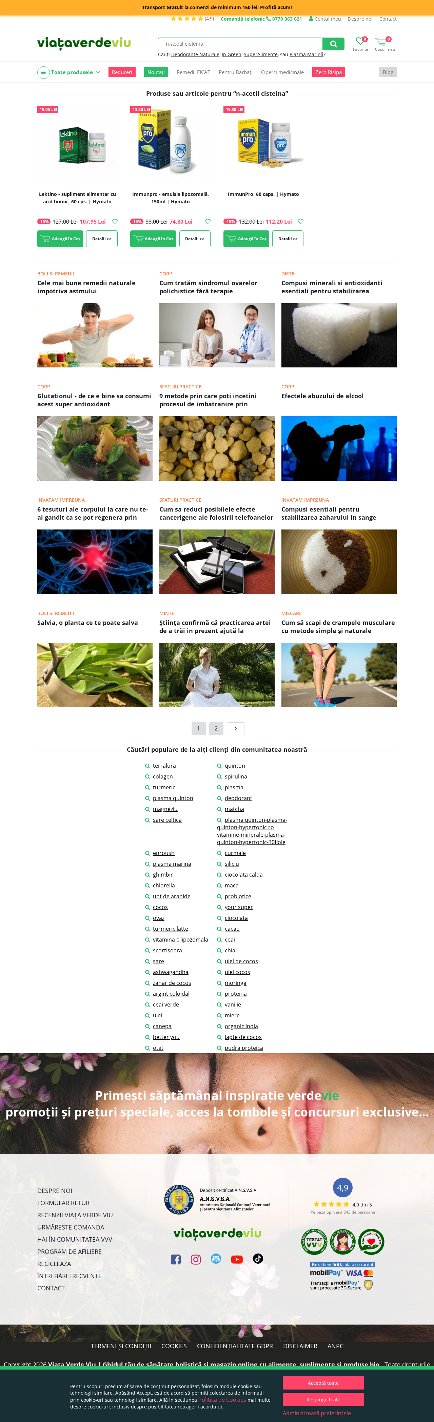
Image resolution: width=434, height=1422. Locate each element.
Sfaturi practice (180, 386)
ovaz (158, 918)
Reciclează (54, 1264)
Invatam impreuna (61, 500)
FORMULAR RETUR (63, 1203)
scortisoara (167, 950)
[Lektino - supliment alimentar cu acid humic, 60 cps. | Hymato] (77, 144)
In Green (231, 54)
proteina (236, 993)
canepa (162, 1026)
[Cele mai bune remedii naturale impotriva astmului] (95, 365)
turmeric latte (170, 928)
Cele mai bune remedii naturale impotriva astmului (86, 287)
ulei (157, 1015)
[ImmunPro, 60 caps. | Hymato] (263, 144)
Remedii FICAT (193, 72)
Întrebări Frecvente (69, 1276)
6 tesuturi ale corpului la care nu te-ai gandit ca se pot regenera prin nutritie (92, 514)
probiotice (238, 896)
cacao (232, 928)
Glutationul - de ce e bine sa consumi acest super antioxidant (94, 400)
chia (230, 950)
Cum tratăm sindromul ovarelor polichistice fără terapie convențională (208, 287)
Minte (166, 613)
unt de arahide (172, 896)
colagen (163, 776)
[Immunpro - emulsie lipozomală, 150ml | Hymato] (170, 144)
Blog (388, 72)
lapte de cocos (243, 1037)
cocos (160, 907)
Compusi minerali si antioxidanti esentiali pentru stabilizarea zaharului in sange (331, 287)
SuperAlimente (261, 54)
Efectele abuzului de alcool (322, 396)
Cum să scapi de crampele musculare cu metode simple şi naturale (338, 626)
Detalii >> (102, 239)
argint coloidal (171, 993)
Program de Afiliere (69, 1251)
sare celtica (167, 819)
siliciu (232, 863)
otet (158, 1048)
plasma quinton (173, 798)
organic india (241, 1026)
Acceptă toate (323, 1383)
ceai (230, 939)
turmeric (164, 787)
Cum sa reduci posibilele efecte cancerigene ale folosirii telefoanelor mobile (216, 514)
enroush (164, 853)
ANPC (335, 1346)
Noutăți (156, 72)
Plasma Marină (306, 54)
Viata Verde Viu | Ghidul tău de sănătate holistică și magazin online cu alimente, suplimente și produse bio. (214, 1364)
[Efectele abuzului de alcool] (339, 478)
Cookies (174, 1346)
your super (239, 907)
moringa (235, 983)
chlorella (164, 885)
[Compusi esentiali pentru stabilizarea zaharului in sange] (339, 592)
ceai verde (166, 1004)
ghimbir (163, 874)
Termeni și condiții (121, 1346)
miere (232, 1015)
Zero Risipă (329, 72)
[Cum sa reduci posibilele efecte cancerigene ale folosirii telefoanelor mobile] (217, 592)
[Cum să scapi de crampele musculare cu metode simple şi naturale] (339, 705)
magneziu (165, 809)
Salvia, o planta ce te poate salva (87, 622)
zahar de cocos (172, 983)
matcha (234, 809)
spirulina (236, 776)
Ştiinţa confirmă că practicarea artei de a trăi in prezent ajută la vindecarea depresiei (215, 627)
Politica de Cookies (222, 1399)
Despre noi (360, 19)
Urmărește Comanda (70, 1227)
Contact (388, 19)
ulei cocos (237, 972)
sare (158, 961)
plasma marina (172, 863)
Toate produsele (72, 72)
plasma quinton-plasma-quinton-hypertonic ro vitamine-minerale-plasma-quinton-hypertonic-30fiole (252, 831)
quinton (235, 765)
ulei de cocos (241, 961)
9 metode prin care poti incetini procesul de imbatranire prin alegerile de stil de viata (208, 400)
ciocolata (236, 918)
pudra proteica (244, 1048)
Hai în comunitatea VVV (74, 1239)
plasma (234, 787)
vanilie (233, 1004)
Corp (165, 273)
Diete (287, 273)
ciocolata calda (244, 874)
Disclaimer (300, 1346)
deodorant (238, 798)
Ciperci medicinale (282, 72)
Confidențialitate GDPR (235, 1346)
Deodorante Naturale (195, 54)
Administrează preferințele (317, 1413)
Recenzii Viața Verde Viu (75, 1215)
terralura (164, 765)
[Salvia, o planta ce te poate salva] (95, 705)
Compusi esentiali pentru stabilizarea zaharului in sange (328, 513)
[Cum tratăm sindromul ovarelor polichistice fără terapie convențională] (217, 365)
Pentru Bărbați (236, 72)
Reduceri (122, 72)
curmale (235, 853)
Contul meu (327, 19)
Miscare (291, 613)
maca (232, 885)
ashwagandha (171, 972)
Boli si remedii (55, 273)
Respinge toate (323, 1399)
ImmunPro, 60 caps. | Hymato (263, 194)
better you (166, 1037)
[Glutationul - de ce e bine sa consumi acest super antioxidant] (95, 478)
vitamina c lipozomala (180, 939)
